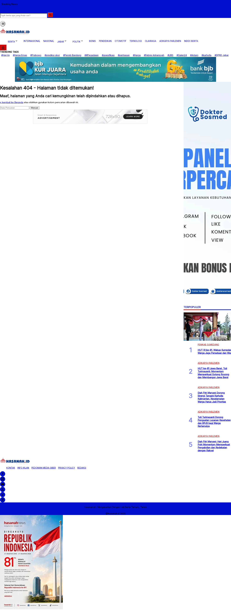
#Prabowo (35, 55)
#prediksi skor (52, 55)
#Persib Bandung (72, 55)
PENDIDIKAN (105, 41)
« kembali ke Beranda (11, 102)
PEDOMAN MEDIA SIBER (43, 468)
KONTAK (10, 468)
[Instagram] (2, 479)
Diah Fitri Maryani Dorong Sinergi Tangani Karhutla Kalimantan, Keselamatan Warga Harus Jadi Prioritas (212, 397)
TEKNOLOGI (135, 41)
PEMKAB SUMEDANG (208, 344)
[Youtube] (2, 484)
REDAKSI (81, 468)
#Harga (137, 55)
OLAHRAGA (150, 41)
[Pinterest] (2, 499)
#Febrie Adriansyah (154, 55)
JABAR (60, 41)
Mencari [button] (34, 108)
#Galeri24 (182, 55)
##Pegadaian (92, 55)
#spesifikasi (108, 55)
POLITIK (76, 41)
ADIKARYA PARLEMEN (170, 41)
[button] (50, 15)
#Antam (194, 55)
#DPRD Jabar (222, 55)
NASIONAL (48, 41)
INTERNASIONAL (32, 41)
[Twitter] (2, 489)
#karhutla (206, 55)
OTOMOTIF (120, 41)
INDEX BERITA (191, 41)
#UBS (170, 55)
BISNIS (92, 41)
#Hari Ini (5, 55)
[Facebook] (2, 473)
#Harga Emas (20, 55)
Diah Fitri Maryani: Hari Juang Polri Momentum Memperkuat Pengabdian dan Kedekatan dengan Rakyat (214, 446)
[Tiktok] (2, 494)
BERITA (11, 41)
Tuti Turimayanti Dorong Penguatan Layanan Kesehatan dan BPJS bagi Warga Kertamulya (214, 422)
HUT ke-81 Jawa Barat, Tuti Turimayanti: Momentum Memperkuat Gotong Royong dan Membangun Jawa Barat (213, 373)
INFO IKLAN (23, 468)
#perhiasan (124, 55)
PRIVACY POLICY (66, 468)
